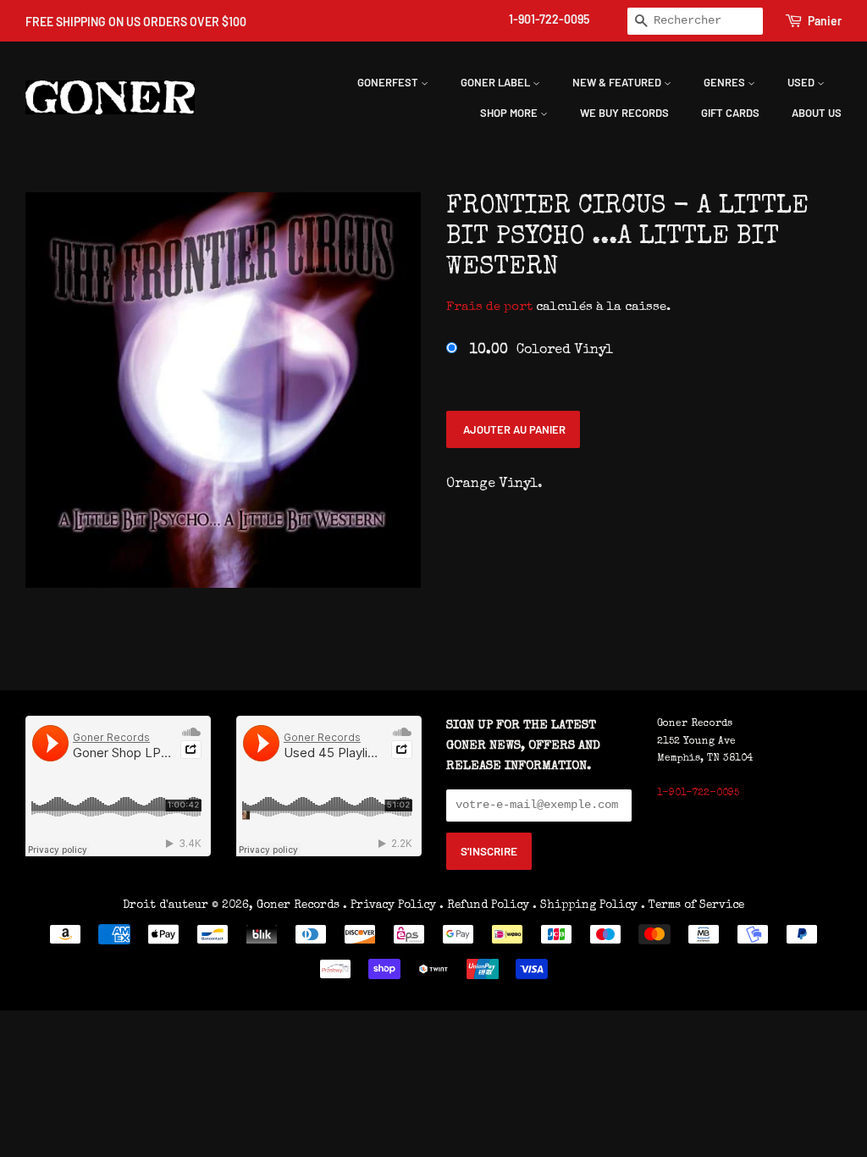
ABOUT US (817, 112)
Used (802, 82)
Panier (825, 21)
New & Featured (618, 82)
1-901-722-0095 (549, 19)
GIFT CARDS (730, 112)
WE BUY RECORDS (624, 112)
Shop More (510, 112)
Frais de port (489, 307)
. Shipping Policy (585, 905)
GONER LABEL (497, 82)
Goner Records (300, 905)
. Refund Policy (484, 905)
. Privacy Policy (389, 905)
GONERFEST (389, 82)
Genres (726, 82)
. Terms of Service (692, 905)
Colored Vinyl (541, 350)
